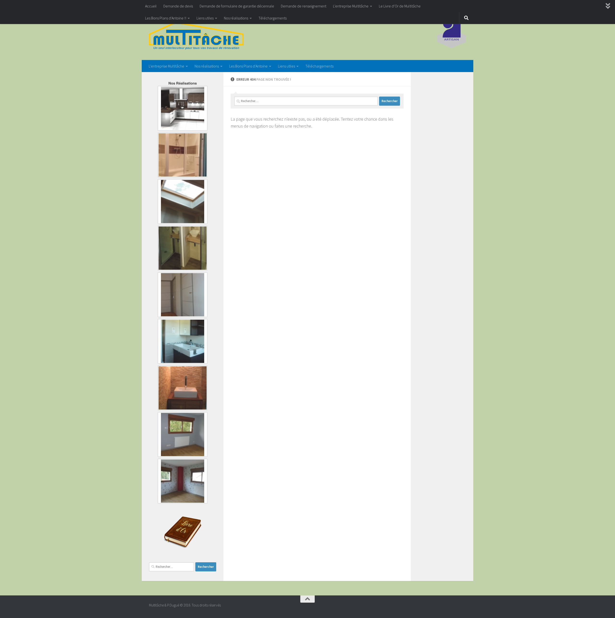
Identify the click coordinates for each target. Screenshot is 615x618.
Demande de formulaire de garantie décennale (237, 6)
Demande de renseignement (303, 6)
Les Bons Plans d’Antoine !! (165, 18)
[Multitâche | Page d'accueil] (196, 36)
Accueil (151, 6)
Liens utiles (205, 18)
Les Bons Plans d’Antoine (248, 66)
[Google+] (462, 607)
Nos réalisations (236, 18)
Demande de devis (178, 6)
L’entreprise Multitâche (351, 6)
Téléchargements (272, 18)
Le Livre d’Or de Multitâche (400, 6)
